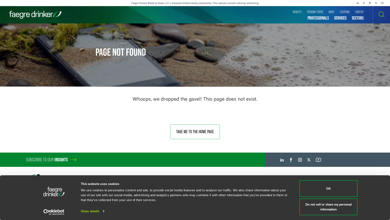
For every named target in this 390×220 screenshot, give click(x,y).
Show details (90, 211)
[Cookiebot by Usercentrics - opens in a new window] (54, 212)
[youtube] (382, 3)
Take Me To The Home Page (195, 131)
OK (328, 188)
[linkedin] (358, 3)
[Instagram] (370, 3)
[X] (376, 3)
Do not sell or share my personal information (329, 206)
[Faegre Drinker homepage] (35, 15)
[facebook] (364, 3)
